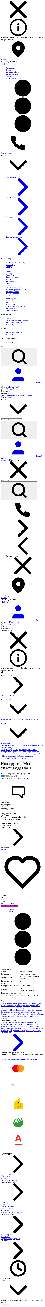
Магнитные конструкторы (6, 744)
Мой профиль (6, 1235)
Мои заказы (5, 1237)
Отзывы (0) (25, 778)
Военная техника (12, 754)
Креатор (24, 750)
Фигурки (18, 719)
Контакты (5, 1211)
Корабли (22, 754)
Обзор (18, 778)
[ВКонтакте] (2, 776)
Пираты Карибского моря (21, 752)
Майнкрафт (16, 745)
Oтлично (5, 1305)
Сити (29, 745)
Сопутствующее (25, 758)
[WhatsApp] (12, 776)
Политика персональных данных (14, 1059)
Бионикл (34, 745)
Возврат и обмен (7, 1206)
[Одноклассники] (5, 776)
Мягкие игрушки (7, 719)
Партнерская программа (10, 1239)
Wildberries (18, 40)
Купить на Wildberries (9, 906)
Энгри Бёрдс (14, 758)
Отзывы (4, 1204)
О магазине (5, 1202)
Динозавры (16, 750)
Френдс (24, 745)
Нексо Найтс (17, 756)
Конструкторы (6, 699)
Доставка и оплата (8, 1208)
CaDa (29, 750)
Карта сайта (32, 1059)
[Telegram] (8, 776)
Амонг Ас (8, 756)
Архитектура (31, 754)
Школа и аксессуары (30, 719)
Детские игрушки (8, 695)
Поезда (9, 750)
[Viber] (15, 776)
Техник (4, 724)
